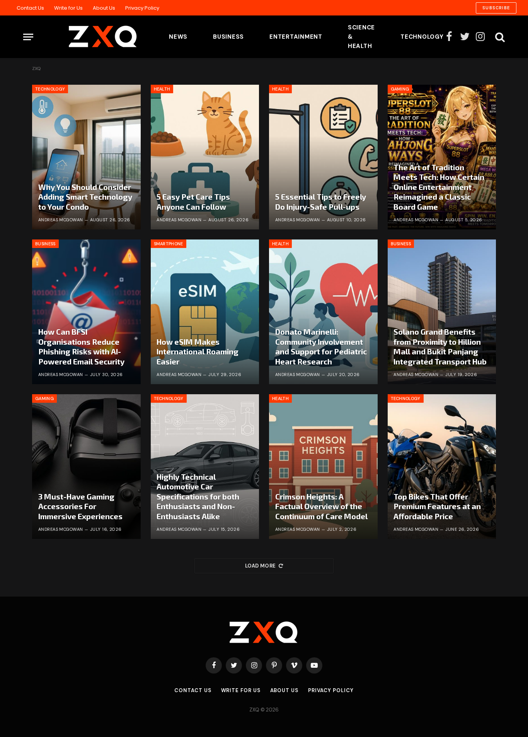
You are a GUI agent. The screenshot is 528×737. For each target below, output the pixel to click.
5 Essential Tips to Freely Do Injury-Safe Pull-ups (320, 201)
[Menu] (28, 37)
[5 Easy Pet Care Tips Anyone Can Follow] (205, 157)
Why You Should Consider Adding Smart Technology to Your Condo (85, 196)
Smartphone (168, 243)
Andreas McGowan (60, 219)
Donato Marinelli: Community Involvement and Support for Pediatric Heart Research (321, 346)
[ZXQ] (91, 36)
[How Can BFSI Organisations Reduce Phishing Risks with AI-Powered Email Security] (86, 311)
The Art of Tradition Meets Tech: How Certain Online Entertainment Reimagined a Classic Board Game (438, 186)
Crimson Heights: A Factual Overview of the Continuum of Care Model (321, 506)
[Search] (499, 37)
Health (162, 89)
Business (228, 37)
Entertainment (295, 37)
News (178, 37)
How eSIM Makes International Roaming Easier (197, 351)
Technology (422, 37)
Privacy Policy (142, 8)
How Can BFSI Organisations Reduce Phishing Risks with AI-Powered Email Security (81, 346)
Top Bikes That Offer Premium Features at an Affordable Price (437, 506)
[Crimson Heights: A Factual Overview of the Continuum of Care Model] (323, 466)
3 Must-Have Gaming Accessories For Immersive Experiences (80, 506)
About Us (104, 8)
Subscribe (496, 7)
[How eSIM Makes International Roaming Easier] (205, 311)
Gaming (400, 89)
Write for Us (68, 8)
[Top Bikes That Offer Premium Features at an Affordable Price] (442, 466)
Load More (260, 566)
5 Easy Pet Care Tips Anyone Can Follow (193, 201)
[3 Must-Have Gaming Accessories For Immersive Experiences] (86, 466)
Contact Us (30, 8)
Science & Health (361, 36)
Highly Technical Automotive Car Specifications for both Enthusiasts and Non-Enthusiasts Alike (198, 496)
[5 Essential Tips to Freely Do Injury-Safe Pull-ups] (323, 157)
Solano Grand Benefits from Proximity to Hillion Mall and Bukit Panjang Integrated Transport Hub (440, 346)
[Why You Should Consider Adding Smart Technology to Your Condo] (86, 157)
